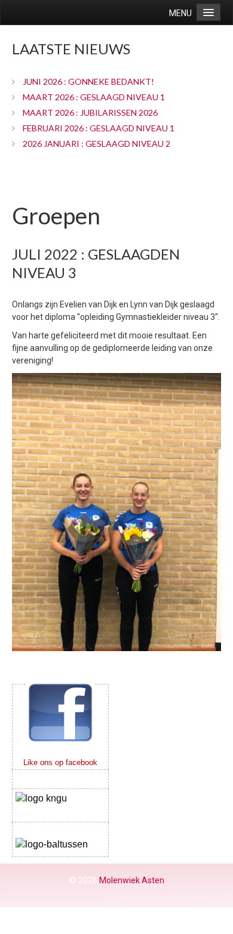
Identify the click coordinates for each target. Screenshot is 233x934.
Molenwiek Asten (131, 880)
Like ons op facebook (60, 762)
